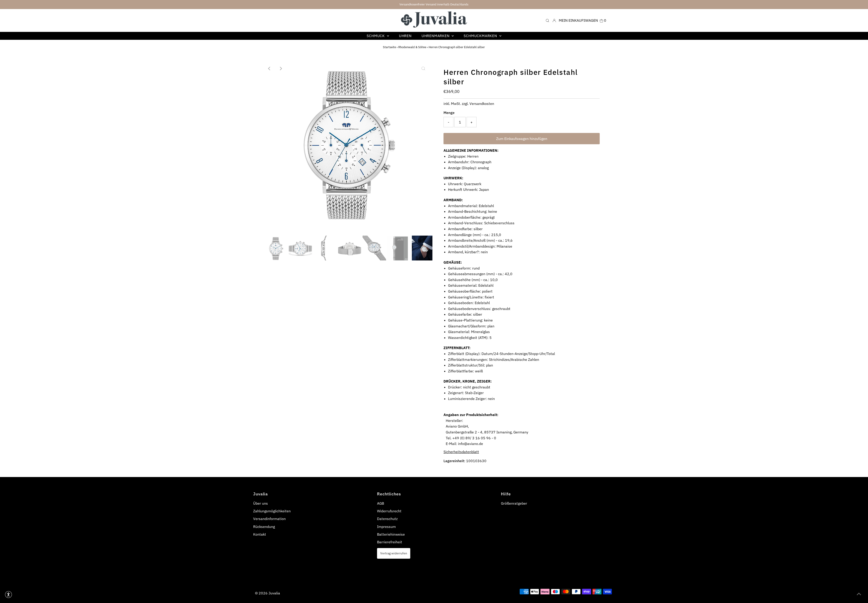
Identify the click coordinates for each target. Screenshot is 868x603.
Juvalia (274, 593)
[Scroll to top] (858, 593)
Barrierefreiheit (389, 542)
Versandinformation (269, 518)
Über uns (260, 503)
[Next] (280, 68)
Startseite (389, 47)
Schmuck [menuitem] (376, 35)
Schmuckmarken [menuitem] (481, 35)
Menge (449, 112)
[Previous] (269, 68)
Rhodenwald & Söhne (412, 47)
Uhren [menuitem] (405, 35)
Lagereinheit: (454, 461)
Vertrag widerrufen (393, 553)
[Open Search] (547, 20)
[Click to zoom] (423, 68)
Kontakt (259, 534)
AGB (380, 503)
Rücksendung (264, 526)
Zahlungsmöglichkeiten (272, 511)
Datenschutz (387, 518)
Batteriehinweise (391, 534)
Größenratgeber (514, 503)
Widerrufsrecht (389, 511)
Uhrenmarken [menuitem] (436, 35)
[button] (8, 594)
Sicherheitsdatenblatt (461, 451)
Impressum (386, 526)
